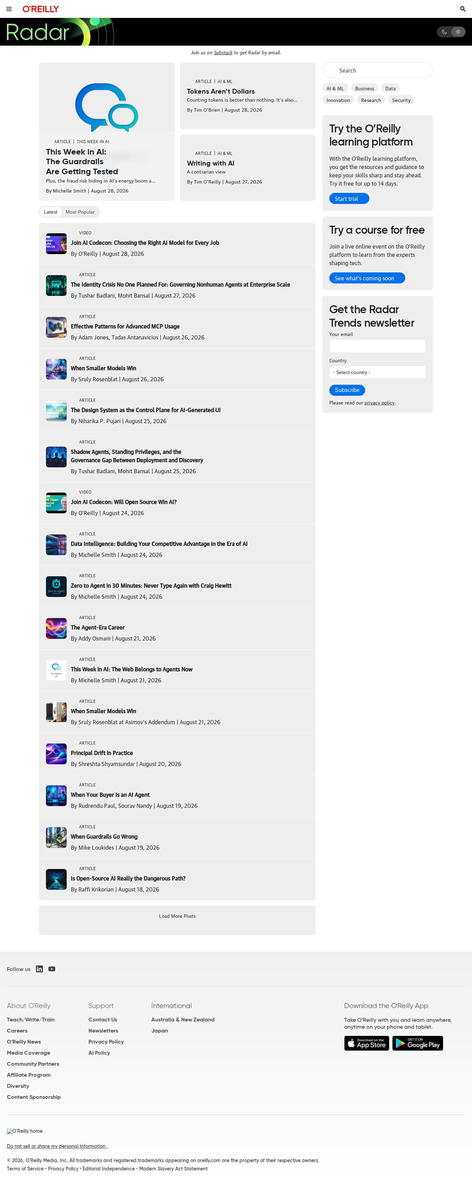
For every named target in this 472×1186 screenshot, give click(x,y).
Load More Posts (177, 915)
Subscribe (347, 390)
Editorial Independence (109, 1169)
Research (371, 99)
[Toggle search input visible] (463, 9)
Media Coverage (28, 1052)
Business (364, 87)
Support (101, 1005)
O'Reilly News (24, 1041)
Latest (50, 212)
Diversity (18, 1086)
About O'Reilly (28, 1005)
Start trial (346, 198)
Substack (223, 52)
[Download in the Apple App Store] (366, 1049)
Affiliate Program (29, 1074)
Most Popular (80, 212)
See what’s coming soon (364, 278)
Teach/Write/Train (31, 1019)
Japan (159, 1030)
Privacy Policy (106, 1041)
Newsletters (103, 1030)
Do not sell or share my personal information (57, 1146)
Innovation (338, 99)
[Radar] (60, 32)
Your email (341, 333)
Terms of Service (25, 1169)
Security (401, 99)
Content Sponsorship (34, 1097)
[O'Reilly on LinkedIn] (39, 968)
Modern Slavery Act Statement (173, 1169)
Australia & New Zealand (183, 1019)
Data (390, 87)
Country (338, 359)
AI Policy (99, 1052)
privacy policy (380, 402)
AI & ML (335, 87)
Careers (17, 1030)
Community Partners (33, 1063)
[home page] (41, 9)
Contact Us (102, 1019)
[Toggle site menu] (9, 9)
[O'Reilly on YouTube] (51, 968)
